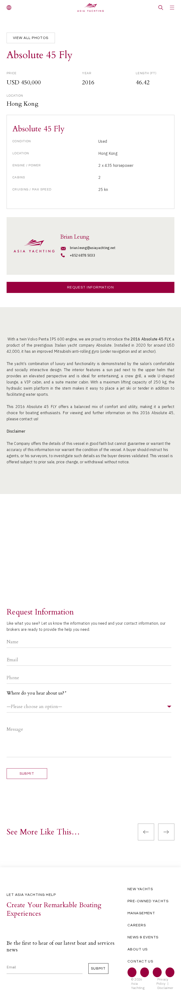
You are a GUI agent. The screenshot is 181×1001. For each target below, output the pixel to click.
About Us (138, 949)
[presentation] (146, 832)
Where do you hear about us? (36, 693)
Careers (137, 925)
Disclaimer (165, 988)
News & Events (143, 937)
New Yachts (140, 889)
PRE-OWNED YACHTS (148, 901)
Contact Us (140, 961)
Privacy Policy (162, 981)
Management (141, 913)
